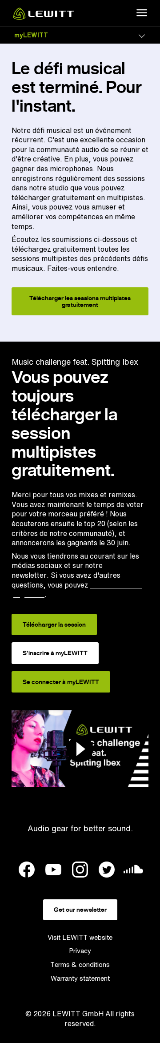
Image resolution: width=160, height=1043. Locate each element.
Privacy (80, 950)
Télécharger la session (54, 624)
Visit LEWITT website (80, 937)
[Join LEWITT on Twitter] (106, 871)
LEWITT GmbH (78, 1013)
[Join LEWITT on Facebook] (26, 871)
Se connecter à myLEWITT (61, 681)
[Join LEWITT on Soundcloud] (133, 872)
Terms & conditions (80, 964)
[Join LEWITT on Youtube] (53, 871)
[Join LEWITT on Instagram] (80, 871)
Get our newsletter (80, 909)
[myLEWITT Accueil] (43, 17)
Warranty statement (80, 978)
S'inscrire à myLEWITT (55, 652)
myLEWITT (31, 35)
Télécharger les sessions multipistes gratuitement (80, 301)
